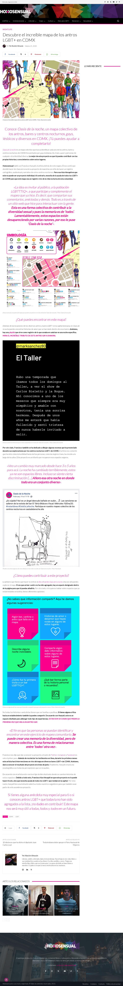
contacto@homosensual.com (66, 965)
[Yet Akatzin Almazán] (4, 46)
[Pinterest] (119, 2)
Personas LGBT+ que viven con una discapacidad (41, 912)
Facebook (71, 755)
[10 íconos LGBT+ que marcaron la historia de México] (15, 900)
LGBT (17, 816)
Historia (15, 906)
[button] (118, 21)
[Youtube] (113, 2)
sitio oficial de (50, 582)
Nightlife (7, 29)
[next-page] (7, 919)
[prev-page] (4, 919)
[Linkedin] (27, 869)
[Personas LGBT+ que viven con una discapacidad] (41, 900)
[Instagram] (107, 2)
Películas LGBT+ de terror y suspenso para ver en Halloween (67, 911)
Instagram (61, 755)
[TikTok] (116, 2)
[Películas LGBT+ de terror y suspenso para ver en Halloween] (67, 900)
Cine (66, 906)
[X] (31, 869)
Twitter (54, 755)
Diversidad (41, 908)
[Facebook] (105, 2)
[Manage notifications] (6, 980)
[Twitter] (110, 2)
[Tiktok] (71, 971)
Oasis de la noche (9, 150)
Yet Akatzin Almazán (16, 46)
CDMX (11, 816)
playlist (12, 332)
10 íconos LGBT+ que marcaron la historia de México (15, 911)
